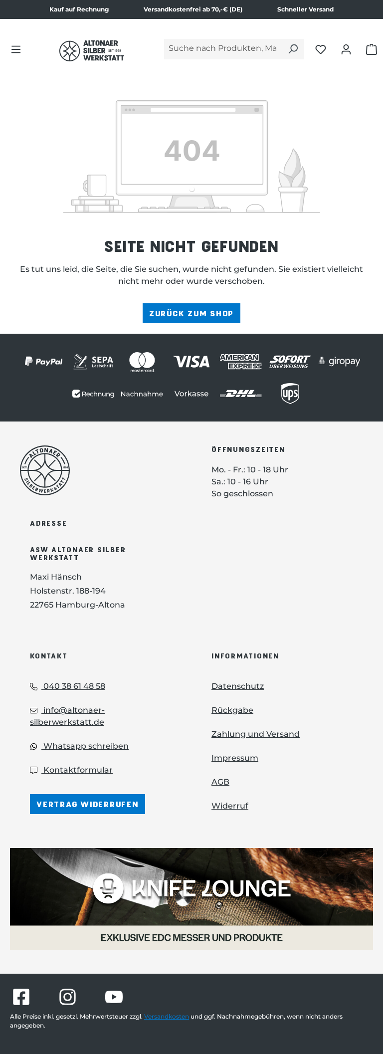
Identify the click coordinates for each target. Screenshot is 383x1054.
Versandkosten (166, 1016)
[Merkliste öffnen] (320, 49)
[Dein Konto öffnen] (346, 49)
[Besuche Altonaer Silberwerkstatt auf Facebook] (21, 997)
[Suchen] (292, 49)
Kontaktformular (77, 770)
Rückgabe (232, 710)
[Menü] (16, 49)
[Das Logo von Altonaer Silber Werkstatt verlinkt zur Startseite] (92, 51)
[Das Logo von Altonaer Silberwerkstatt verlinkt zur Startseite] (101, 470)
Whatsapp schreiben (85, 746)
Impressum (234, 758)
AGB (220, 782)
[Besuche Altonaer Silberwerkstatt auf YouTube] (114, 997)
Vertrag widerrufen (87, 804)
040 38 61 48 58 (73, 686)
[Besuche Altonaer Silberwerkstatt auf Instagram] (67, 997)
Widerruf (229, 806)
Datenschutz (237, 686)
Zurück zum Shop (191, 313)
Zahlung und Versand (255, 734)
